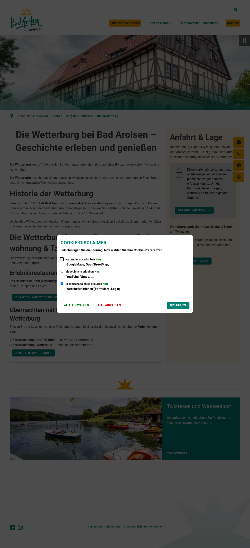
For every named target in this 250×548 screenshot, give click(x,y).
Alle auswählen (76, 305)
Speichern (178, 305)
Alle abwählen (109, 305)
